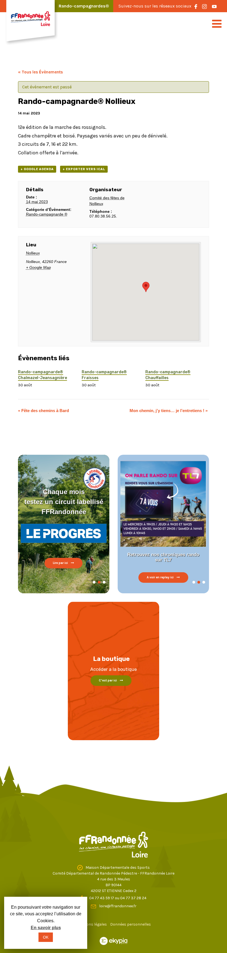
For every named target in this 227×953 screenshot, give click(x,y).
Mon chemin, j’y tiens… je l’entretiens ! (169, 410)
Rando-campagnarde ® (46, 214)
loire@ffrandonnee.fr (117, 906)
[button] (94, 582)
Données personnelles (130, 924)
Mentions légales (91, 924)
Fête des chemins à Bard (43, 410)
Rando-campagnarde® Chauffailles (167, 375)
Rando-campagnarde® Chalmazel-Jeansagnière (42, 375)
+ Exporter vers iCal (84, 169)
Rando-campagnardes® (84, 6)
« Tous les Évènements (40, 72)
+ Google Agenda (37, 169)
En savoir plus (46, 927)
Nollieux (33, 253)
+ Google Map (38, 267)
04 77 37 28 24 (133, 898)
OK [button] (45, 937)
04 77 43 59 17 (102, 898)
